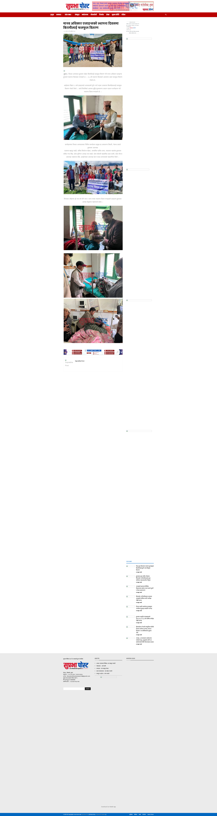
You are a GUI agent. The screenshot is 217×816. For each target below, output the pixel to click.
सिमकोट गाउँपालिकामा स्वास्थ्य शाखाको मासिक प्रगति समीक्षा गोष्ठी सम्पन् (144, 598)
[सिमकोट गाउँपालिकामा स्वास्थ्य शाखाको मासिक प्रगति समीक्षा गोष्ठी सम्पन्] (130, 600)
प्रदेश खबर (68, 14)
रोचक (107, 14)
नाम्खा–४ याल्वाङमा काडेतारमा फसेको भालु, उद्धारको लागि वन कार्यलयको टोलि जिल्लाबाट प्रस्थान (145, 640)
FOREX (144, 814)
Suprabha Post (79, 361)
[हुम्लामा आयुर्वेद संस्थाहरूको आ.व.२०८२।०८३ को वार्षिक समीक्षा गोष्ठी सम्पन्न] (130, 620)
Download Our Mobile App (108, 806)
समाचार (58, 14)
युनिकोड (130, 814)
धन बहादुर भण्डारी (139, 572)
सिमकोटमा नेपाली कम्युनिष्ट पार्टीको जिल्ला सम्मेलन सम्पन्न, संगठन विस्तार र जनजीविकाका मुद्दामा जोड (145, 630)
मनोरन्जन (85, 14)
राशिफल (135, 814)
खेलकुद (77, 14)
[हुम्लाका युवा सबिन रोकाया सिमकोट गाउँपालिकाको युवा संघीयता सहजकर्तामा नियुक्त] (130, 579)
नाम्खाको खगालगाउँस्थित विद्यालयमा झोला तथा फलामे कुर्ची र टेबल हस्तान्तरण (144, 588)
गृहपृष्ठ (52, 14)
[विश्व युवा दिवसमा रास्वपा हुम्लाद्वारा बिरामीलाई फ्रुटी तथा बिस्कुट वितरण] (130, 569)
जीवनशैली (94, 14)
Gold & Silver (150, 814)
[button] (166, 15)
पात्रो (140, 814)
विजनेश (101, 14)
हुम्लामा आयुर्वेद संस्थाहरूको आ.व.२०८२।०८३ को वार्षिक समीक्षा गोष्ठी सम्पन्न (145, 619)
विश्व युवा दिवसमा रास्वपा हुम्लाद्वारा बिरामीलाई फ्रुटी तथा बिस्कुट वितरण (145, 568)
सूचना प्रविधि (115, 14)
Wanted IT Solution (101, 814)
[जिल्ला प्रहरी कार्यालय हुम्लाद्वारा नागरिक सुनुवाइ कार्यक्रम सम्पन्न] (130, 610)
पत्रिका (123, 14)
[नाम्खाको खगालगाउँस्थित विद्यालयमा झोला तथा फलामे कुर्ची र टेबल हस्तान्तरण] (130, 589)
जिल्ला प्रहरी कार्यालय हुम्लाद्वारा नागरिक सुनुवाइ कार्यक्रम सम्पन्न (144, 607)
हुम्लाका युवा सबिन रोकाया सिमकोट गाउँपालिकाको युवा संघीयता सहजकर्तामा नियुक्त (143, 578)
